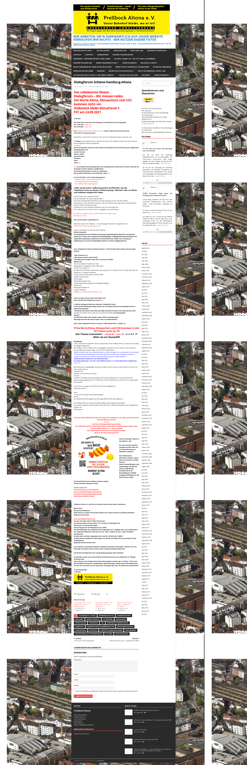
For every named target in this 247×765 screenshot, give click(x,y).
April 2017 (145, 585)
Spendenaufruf (103, 55)
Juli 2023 (144, 354)
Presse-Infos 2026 (120, 50)
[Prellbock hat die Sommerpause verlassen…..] (128, 714)
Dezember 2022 (147, 376)
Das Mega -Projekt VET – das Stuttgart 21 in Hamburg (134, 59)
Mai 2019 (145, 515)
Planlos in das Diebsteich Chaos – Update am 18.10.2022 (125, 604)
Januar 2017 (145, 595)
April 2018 (145, 556)
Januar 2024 (145, 335)
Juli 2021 (144, 431)
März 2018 (145, 560)
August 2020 (146, 466)
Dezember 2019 (147, 492)
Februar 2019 (146, 524)
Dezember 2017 (147, 569)
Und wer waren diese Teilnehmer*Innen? (88, 634)
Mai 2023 (145, 360)
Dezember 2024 (147, 312)
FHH (102, 623)
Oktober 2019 (146, 499)
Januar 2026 (145, 270)
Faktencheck (93, 623)
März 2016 (145, 608)
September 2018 (147, 540)
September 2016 (147, 598)
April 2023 (145, 364)
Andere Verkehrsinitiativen (106, 63)
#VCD (167, 199)
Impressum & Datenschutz (81, 734)
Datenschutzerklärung (162, 67)
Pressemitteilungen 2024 (156, 50)
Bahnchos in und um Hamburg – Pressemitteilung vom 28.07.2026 (153, 720)
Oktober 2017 (146, 576)
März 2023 (145, 367)
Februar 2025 (146, 306)
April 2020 (145, 479)
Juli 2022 (144, 393)
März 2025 (145, 303)
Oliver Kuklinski (80, 630)
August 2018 (146, 544)
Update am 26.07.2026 (140, 730)
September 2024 (147, 315)
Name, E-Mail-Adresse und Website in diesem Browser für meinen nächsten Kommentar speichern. (107, 691)
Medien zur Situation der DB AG (120, 71)
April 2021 (145, 441)
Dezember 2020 (147, 454)
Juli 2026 (144, 251)
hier (79, 163)
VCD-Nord (109, 634)
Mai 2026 (145, 258)
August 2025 (146, 287)
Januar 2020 (145, 489)
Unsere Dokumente (129, 63)
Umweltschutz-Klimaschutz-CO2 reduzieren (132, 67)
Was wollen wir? (103, 50)
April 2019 (145, 518)
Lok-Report (146, 75)
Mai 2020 (145, 476)
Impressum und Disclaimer (83, 71)
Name (76, 674)
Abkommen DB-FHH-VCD (106, 615)
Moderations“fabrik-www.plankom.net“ (87, 226)
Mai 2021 (145, 438)
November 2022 (147, 380)
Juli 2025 (144, 290)
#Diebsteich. (146, 206)
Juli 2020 (144, 470)
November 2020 (147, 457)
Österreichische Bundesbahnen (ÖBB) (154, 159)
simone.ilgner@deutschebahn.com (90, 292)
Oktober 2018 (146, 537)
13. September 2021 (82, 86)
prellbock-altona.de (88, 725)
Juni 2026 (144, 254)
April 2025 (145, 299)
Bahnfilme (101, 71)
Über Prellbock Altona (82, 50)
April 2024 (145, 328)
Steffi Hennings (130, 630)
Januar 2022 (145, 412)
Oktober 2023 (146, 344)
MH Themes (100, 761)
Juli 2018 (144, 547)
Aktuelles (77, 55)
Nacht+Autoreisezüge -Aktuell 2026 (151, 71)
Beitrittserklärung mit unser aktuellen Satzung (92, 67)
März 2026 (145, 264)
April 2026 (145, 261)
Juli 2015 (144, 614)
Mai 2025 (145, 296)
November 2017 (147, 572)
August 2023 (146, 351)
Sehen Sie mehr (165, 163)
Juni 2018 (144, 550)
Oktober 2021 (146, 421)
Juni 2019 (144, 511)
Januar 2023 (145, 373)
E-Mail (76, 680)
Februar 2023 (146, 370)
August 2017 (146, 579)
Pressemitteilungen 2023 (82, 63)
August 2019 (146, 505)
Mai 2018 (145, 553)
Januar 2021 (145, 450)
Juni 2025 (144, 293)
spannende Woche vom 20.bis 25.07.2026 (146, 739)
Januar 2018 (145, 566)
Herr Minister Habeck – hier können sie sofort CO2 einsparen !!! (103, 604)
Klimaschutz (79, 626)
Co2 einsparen (108, 619)
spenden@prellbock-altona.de (162, 132)
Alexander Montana (124, 615)
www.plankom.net (121, 634)
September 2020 (147, 463)
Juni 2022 (144, 396)
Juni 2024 (144, 322)
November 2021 (147, 418)
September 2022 (147, 386)
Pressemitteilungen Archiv (123, 55)
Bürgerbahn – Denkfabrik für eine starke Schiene (91, 59)
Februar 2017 (146, 592)
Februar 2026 (146, 267)
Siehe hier (77, 363)
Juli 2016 (144, 601)
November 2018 (147, 534)
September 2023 (147, 348)
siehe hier (88, 125)
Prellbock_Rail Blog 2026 (128, 75)
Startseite (89, 55)
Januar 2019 (145, 527)
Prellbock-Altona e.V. (149, 63)
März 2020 (145, 482)
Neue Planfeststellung (125, 626)
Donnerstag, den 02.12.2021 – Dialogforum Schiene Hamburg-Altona (83, 604)
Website (76, 685)
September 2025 (147, 283)
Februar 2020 (146, 486)
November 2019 (147, 495)
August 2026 (146, 248)
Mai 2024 (145, 325)
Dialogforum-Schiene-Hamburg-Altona (90, 131)
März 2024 (145, 332)
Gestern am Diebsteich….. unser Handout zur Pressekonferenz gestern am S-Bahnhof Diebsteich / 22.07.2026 (152, 750)
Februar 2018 (146, 563)
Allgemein (102, 86)
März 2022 (145, 405)
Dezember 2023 (147, 338)
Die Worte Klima (80, 623)
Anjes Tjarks (79, 619)
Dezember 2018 (147, 531)
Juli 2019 (144, 508)
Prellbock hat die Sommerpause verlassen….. (147, 710)
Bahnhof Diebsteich (93, 619)
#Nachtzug (146, 163)
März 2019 (145, 521)
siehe (77, 145)
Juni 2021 (144, 434)
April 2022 (145, 402)
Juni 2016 (144, 605)
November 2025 (147, 277)
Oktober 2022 (146, 383)
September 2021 (147, 425)
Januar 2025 (145, 309)
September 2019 (147, 502)
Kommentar (77, 660)
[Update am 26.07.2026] (128, 734)
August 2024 (146, 319)
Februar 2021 (146, 447)
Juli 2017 (144, 582)
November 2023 (147, 341)
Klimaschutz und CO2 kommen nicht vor (100, 626)
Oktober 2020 (146, 460)
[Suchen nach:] (157, 83)
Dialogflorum (121, 619)
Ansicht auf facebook (165, 183)
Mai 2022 (145, 399)
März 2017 (145, 588)
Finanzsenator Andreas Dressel (117, 623)
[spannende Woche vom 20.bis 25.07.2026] (128, 743)
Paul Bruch (93, 630)
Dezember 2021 (147, 415)
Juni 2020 (144, 473)
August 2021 (146, 428)
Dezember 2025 (147, 274)
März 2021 (145, 444)
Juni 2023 (144, 357)
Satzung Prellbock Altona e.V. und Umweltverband (93, 75)
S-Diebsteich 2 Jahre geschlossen (111, 630)
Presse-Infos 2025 (136, 50)
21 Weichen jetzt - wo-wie (87, 615)
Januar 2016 (145, 611)
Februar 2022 (146, 409)
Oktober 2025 (146, 280)
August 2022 (146, 389)
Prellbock (93, 86)
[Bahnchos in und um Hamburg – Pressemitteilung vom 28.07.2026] (128, 724)
